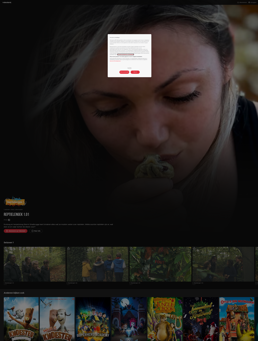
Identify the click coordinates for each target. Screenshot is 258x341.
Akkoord (135, 72)
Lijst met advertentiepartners (115, 60)
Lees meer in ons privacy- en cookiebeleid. (126, 54)
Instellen (129, 67)
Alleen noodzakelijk (124, 72)
